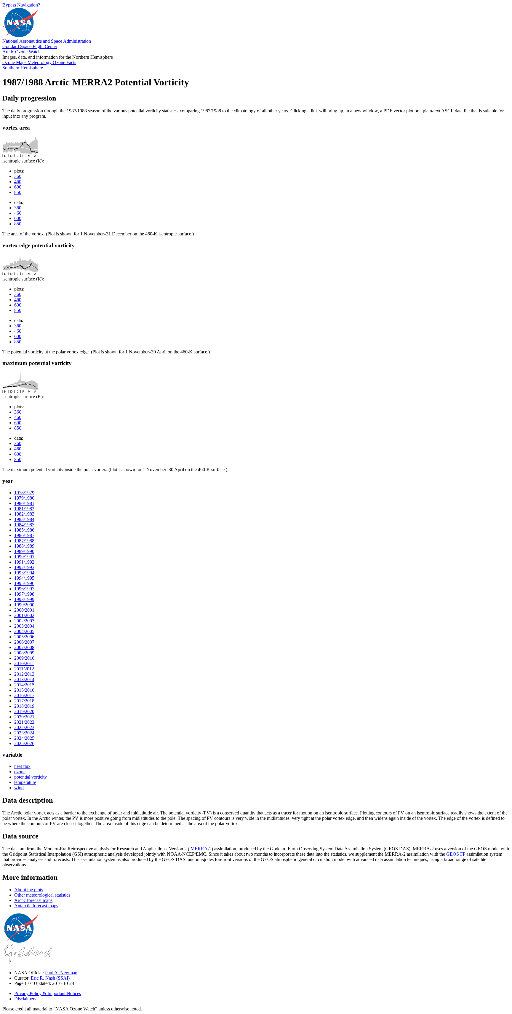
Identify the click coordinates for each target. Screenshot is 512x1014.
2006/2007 (24, 642)
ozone (19, 771)
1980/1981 (24, 503)
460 (17, 181)
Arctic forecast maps (33, 900)
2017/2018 (24, 700)
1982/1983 (24, 513)
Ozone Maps (15, 62)
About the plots (28, 889)
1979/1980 (24, 497)
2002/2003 (24, 620)
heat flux (22, 766)
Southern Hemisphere (22, 67)
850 (17, 192)
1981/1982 (24, 508)
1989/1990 (24, 551)
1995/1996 (24, 583)
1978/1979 (24, 492)
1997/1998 (24, 594)
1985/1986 (24, 529)
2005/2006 (24, 636)
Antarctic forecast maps (36, 905)
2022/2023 (24, 727)
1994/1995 (24, 578)
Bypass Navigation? (21, 4)
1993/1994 (24, 572)
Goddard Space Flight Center (29, 46)
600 (17, 186)
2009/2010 (24, 658)
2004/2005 (24, 631)
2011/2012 (24, 668)
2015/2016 (24, 690)
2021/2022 (24, 722)
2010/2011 (24, 663)
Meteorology (40, 62)
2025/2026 (24, 743)
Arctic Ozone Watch (21, 51)
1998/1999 (24, 599)
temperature (25, 782)
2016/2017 (24, 695)
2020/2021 (24, 716)
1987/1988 (24, 540)
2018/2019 (24, 706)
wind (19, 787)
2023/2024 (24, 732)
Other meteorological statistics (42, 894)
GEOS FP (456, 854)
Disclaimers (25, 998)
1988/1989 (24, 546)
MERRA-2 (200, 848)
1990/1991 (24, 556)
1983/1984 (24, 519)
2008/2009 (24, 652)
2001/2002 (24, 615)
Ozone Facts (64, 62)
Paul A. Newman (61, 972)
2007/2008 (24, 647)
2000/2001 (24, 610)
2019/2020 (24, 711)
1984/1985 (24, 524)
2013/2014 (24, 679)
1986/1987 (24, 535)
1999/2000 (24, 604)
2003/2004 (24, 626)
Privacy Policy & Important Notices (47, 993)
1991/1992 (24, 562)
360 (17, 176)
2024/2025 (24, 738)
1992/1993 (24, 567)
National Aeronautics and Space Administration (46, 41)
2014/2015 (24, 684)
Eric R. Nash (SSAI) (50, 977)
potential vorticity (30, 776)
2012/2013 (24, 674)
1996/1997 (24, 588)
